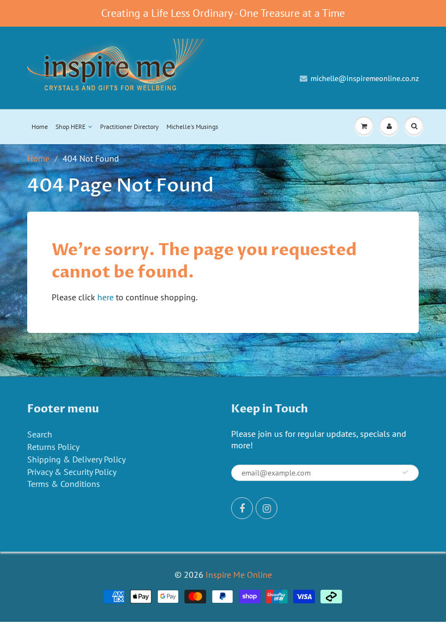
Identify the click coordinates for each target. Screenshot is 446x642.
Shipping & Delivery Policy (76, 459)
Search (39, 434)
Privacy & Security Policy (71, 471)
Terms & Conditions (63, 483)
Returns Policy (53, 446)
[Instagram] (266, 508)
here (105, 297)
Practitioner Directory (129, 126)
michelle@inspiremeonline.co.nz (365, 78)
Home (40, 126)
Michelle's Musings (192, 126)
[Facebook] (242, 508)
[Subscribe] (405, 472)
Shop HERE (70, 126)
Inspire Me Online (239, 574)
